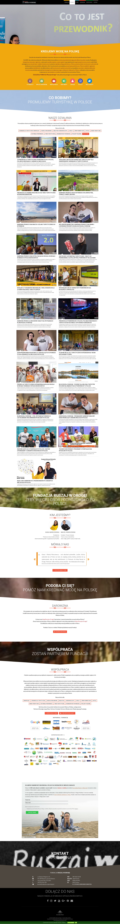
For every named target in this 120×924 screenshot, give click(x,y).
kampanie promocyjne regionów (31, 62)
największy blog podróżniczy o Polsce (65, 64)
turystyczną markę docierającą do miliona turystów (71, 60)
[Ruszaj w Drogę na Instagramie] (51, 900)
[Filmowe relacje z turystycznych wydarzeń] (78, 340)
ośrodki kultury (70, 700)
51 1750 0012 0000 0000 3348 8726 (82, 884)
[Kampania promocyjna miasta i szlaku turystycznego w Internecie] (36, 212)
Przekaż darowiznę (61, 631)
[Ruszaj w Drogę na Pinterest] (68, 900)
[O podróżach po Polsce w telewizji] (78, 436)
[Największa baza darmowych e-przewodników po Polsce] (36, 468)
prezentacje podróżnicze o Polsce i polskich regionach (80, 66)
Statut (80, 84)
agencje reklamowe (46, 130)
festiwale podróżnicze (37, 133)
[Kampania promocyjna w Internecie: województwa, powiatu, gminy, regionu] (78, 180)
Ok (76, 922)
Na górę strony (60, 914)
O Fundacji (30, 84)
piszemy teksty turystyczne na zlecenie (85, 64)
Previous (1, 22)
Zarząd (72, 84)
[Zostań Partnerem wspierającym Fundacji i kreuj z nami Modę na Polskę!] (60, 749)
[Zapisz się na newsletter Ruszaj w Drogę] (72, 900)
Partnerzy (64, 84)
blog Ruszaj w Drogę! (48, 619)
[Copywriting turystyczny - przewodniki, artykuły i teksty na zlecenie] (78, 244)
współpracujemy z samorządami (55, 62)
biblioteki (61, 700)
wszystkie (85, 133)
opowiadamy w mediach (54, 72)
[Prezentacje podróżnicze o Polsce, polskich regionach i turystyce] (78, 308)
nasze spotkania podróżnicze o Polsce (62, 794)
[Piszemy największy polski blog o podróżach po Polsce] (78, 372)
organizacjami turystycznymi (82, 62)
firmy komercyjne (79, 130)
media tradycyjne (96, 130)
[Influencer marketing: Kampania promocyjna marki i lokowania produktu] (78, 212)
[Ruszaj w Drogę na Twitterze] (55, 900)
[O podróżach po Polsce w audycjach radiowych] (36, 436)
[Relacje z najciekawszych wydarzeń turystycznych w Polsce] (36, 372)
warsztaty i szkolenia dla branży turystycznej (79, 689)
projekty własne (76, 133)
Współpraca (54, 84)
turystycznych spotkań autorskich (62, 68)
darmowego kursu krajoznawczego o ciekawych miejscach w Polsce (61, 70)
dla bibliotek (36, 68)
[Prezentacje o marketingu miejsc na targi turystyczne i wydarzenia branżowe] (36, 180)
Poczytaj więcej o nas (60, 570)
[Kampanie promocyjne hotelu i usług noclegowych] (36, 244)
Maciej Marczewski (63, 920)
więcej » (76, 808)
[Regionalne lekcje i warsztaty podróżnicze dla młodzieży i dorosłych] (78, 275)
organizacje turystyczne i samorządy (29, 130)
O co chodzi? (71, 922)
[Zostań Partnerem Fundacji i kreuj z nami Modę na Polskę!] (60, 724)
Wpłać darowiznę (41, 84)
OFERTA (54, 156)
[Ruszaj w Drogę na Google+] (63, 900)
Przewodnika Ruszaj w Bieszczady (80, 788)
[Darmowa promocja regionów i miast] (36, 308)
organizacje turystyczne (38, 700)
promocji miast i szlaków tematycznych (39, 64)
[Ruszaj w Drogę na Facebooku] (47, 900)
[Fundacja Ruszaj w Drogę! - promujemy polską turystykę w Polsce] (29, 2)
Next (118, 22)
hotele (87, 130)
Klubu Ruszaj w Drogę (81, 621)
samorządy (27, 700)
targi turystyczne (50, 133)
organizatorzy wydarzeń (63, 133)
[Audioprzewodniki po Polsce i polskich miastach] (36, 340)
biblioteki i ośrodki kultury (60, 130)
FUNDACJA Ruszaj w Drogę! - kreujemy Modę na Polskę (61, 917)
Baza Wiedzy (89, 84)
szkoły (71, 130)
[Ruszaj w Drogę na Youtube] (59, 900)
